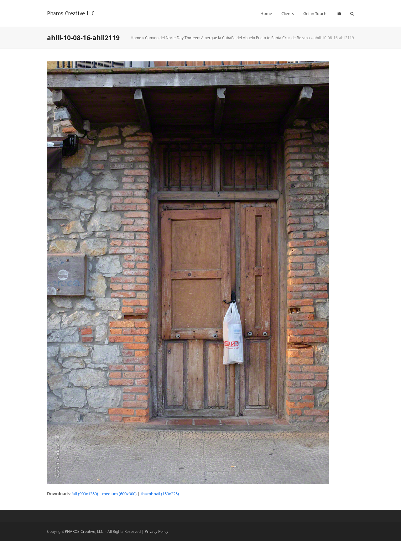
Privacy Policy (156, 531)
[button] (352, 13)
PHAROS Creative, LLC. (84, 531)
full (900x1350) (84, 494)
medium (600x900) (119, 494)
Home (136, 37)
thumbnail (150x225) (160, 494)
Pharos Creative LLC (71, 13)
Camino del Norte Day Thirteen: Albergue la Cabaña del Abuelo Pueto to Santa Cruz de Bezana (227, 37)
